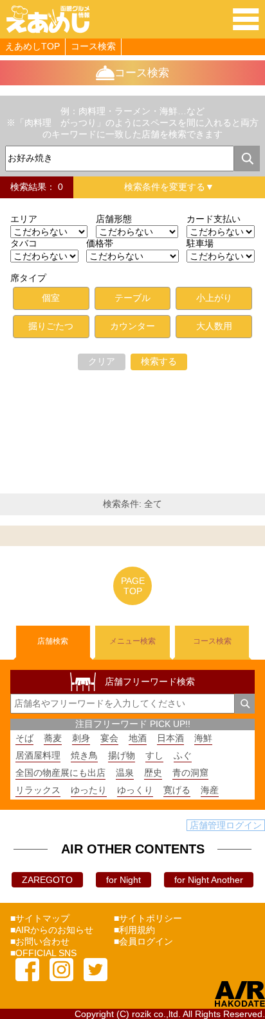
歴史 (153, 772)
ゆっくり (135, 790)
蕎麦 (53, 738)
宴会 (109, 738)
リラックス (37, 790)
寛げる (176, 790)
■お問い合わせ (39, 941)
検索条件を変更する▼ (169, 187)
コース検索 (93, 46)
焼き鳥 (84, 755)
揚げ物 (121, 755)
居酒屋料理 (37, 755)
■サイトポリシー (148, 918)
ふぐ (183, 755)
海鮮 (203, 738)
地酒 (138, 738)
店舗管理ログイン (226, 825)
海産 (210, 790)
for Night (123, 880)
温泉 (125, 772)
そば (24, 738)
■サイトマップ (39, 918)
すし (154, 755)
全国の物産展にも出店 (60, 772)
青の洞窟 (190, 772)
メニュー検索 (132, 641)
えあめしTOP (32, 46)
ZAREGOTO (47, 880)
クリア (101, 361)
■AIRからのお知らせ (51, 930)
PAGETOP (133, 586)
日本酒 (170, 738)
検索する (159, 361)
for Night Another (208, 880)
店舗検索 (52, 641)
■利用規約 (134, 930)
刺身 (81, 738)
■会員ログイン (143, 941)
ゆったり (89, 790)
